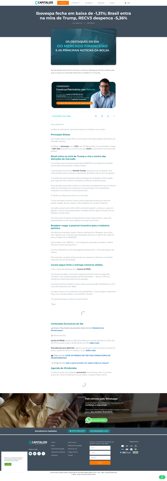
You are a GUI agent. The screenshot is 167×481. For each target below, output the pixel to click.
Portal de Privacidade (57, 449)
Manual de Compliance (58, 452)
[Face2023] (39, 453)
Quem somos (72, 442)
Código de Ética (72, 452)
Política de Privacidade (75, 445)
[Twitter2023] (43, 453)
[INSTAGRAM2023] (34, 453)
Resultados (101, 3)
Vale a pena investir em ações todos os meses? (87, 363)
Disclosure (54, 455)
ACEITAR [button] (8, 464)
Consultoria (63, 3)
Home (53, 442)
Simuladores (88, 3)
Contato (112, 3)
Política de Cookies (13, 460)
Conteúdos (74, 3)
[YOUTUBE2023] (30, 453)
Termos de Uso (72, 449)
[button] (96, 116)
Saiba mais (94, 343)
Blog (52, 445)
